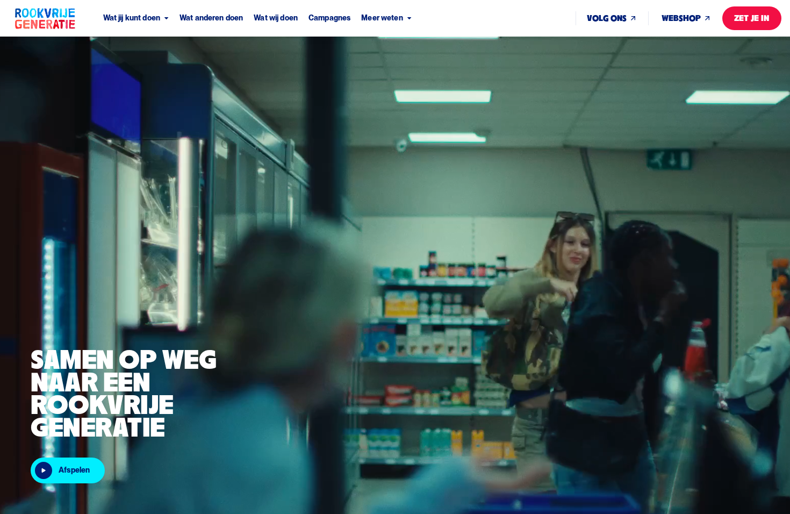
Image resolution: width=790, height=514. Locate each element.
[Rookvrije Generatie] (58, 18)
